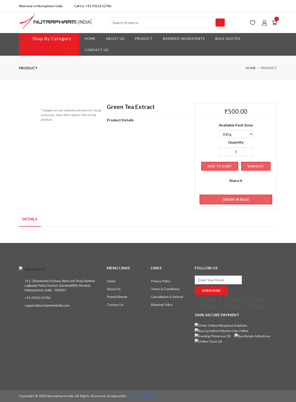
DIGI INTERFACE (142, 396)
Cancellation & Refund (167, 297)
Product (144, 38)
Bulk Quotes (227, 38)
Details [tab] (29, 219)
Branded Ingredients (184, 38)
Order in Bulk (235, 199)
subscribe (211, 290)
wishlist (255, 166)
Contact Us (96, 50)
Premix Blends (117, 297)
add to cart (219, 166)
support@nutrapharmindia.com (47, 305)
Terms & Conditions (165, 289)
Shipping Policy (162, 305)
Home (90, 38)
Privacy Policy (160, 281)
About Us (115, 38)
